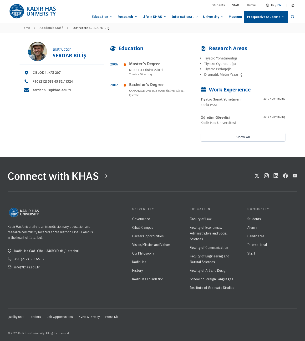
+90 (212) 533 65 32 (29, 259)
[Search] (292, 17)
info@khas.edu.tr (27, 267)
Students (218, 5)
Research (125, 17)
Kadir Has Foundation (147, 279)
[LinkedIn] (276, 176)
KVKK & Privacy (89, 317)
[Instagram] (266, 176)
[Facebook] (285, 176)
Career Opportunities (148, 236)
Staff (235, 5)
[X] (256, 176)
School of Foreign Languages (211, 279)
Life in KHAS (152, 17)
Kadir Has (139, 262)
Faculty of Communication (209, 247)
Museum (235, 17)
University (211, 17)
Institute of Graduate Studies (212, 288)
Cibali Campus (142, 227)
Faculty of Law (201, 219)
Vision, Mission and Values (151, 245)
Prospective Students (263, 17)
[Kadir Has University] (32, 11)
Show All (243, 137)
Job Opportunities (60, 317)
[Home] (292, 5)
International (182, 17)
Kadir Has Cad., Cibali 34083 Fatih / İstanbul (46, 251)
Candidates (255, 236)
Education (100, 17)
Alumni (251, 5)
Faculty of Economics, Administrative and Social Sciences (209, 233)
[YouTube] (295, 176)
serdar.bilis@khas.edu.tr (52, 90)
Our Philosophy (143, 253)
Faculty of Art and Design (208, 270)
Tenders (35, 317)
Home (25, 28)
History (137, 270)
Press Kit (111, 317)
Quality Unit (16, 317)
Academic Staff (51, 28)
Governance (141, 219)
